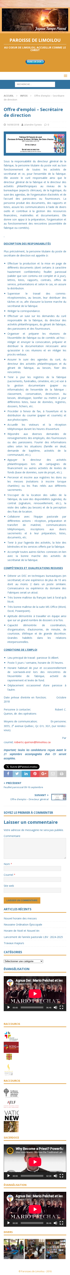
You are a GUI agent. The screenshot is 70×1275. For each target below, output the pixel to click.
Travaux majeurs (14, 943)
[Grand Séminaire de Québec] (9, 1062)
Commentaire (12, 836)
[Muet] (55, 1007)
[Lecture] (8, 1007)
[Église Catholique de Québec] (11, 1040)
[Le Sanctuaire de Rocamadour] (11, 1130)
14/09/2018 (13, 124)
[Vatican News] (11, 1119)
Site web (9, 885)
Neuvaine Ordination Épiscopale (23, 924)
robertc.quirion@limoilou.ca (32, 742)
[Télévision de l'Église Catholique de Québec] (11, 1051)
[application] (35, 993)
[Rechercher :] (35, 84)
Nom (7, 864)
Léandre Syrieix (33, 124)
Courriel (9, 874)
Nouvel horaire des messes (20, 918)
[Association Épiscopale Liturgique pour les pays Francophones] (11, 1108)
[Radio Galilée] (9, 1073)
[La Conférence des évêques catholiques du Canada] (11, 1096)
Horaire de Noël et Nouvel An (21, 930)
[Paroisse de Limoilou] (35, 31)
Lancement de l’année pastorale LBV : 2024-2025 (33, 937)
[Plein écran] (61, 1007)
